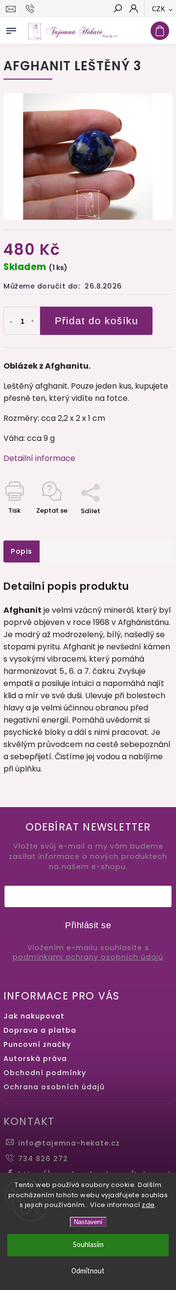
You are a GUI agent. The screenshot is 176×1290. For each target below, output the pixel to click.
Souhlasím (88, 1245)
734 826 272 (43, 1159)
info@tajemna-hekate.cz (69, 1143)
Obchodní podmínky (44, 1073)
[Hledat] (117, 9)
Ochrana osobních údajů (54, 1087)
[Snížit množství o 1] (10, 321)
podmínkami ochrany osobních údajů (88, 957)
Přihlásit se (88, 925)
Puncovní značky (37, 1044)
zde (148, 1204)
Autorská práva (35, 1058)
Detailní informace (39, 458)
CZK (159, 9)
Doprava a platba (39, 1030)
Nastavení (88, 1222)
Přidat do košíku (96, 320)
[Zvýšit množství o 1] (32, 321)
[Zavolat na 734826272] (31, 8)
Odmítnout (88, 1271)
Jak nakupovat (34, 1016)
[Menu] (11, 28)
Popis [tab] (21, 551)
